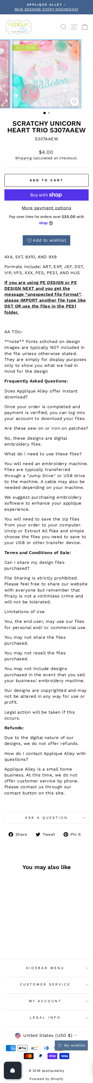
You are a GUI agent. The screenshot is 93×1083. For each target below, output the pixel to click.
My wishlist (74, 1045)
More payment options (46, 207)
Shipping (23, 158)
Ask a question (46, 818)
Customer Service (45, 984)
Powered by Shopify (46, 1079)
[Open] (12, 1070)
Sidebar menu (45, 968)
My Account (45, 1001)
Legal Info (45, 1017)
